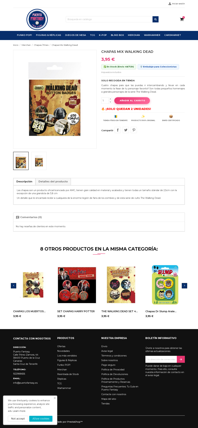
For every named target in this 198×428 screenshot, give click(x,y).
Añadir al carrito (132, 100)
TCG (59, 383)
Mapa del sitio (108, 399)
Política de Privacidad (112, 369)
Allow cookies (40, 418)
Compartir (118, 130)
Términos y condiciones (114, 355)
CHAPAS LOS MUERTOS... (29, 311)
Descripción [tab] (24, 181)
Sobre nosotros (109, 360)
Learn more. (19, 411)
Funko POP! (63, 365)
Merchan (62, 369)
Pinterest (134, 130)
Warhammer (64, 388)
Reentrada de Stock (68, 374)
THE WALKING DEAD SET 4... (119, 311)
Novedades (63, 351)
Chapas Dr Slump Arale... (160, 311)
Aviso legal (107, 351)
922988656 (19, 373)
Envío (104, 346)
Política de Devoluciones (114, 374)
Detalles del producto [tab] (53, 181)
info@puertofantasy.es (25, 382)
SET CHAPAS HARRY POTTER (76, 311)
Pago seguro (108, 365)
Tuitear (126, 130)
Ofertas (61, 346)
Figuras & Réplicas (67, 360)
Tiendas (105, 403)
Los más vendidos (67, 355)
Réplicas (61, 378)
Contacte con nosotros (113, 394)
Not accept (18, 418)
